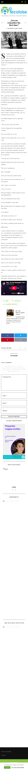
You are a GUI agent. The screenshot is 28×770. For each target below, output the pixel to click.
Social (17, 301)
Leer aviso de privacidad (17, 767)
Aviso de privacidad (6, 751)
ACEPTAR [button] (7, 767)
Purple (14, 487)
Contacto (3, 755)
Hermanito (14, 356)
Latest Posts (11, 304)
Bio (7, 301)
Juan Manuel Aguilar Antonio (15, 28)
